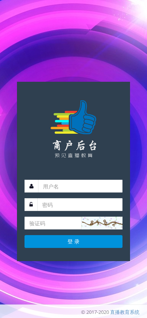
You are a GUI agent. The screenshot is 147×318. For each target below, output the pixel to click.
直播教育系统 (124, 312)
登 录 (73, 241)
